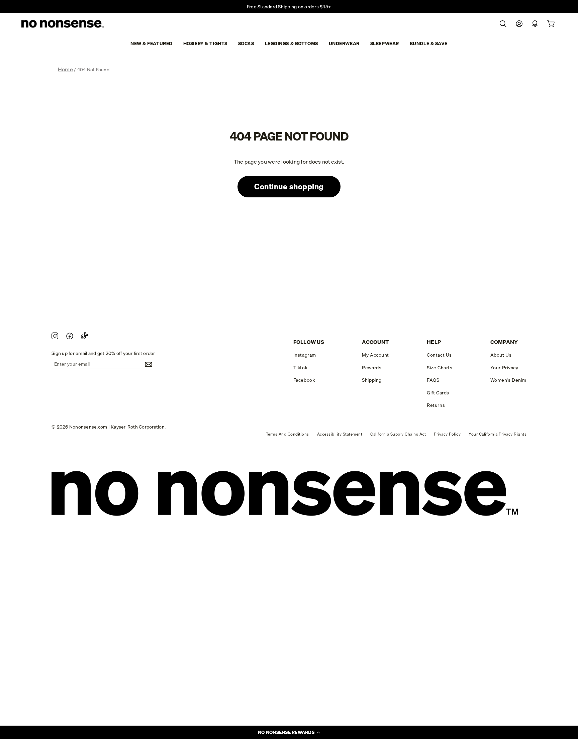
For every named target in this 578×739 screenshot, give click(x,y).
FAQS (433, 380)
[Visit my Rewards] (535, 24)
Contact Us (439, 355)
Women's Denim (508, 380)
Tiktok (300, 367)
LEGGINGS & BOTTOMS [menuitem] (291, 43)
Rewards (371, 367)
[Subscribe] (147, 364)
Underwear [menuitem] (344, 43)
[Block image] (55, 335)
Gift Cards (438, 392)
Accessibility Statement (340, 434)
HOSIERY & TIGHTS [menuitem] (205, 43)
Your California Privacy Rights (497, 434)
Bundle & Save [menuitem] (429, 43)
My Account (375, 355)
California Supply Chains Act (398, 434)
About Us (500, 355)
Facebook (304, 380)
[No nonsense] (63, 24)
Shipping (371, 380)
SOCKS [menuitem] (246, 43)
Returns (436, 405)
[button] (289, 732)
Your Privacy (504, 367)
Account (375, 342)
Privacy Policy (447, 434)
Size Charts (439, 367)
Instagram (304, 355)
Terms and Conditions (287, 434)
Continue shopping (289, 186)
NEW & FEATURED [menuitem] (151, 43)
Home (65, 69)
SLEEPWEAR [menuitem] (384, 43)
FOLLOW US (308, 342)
